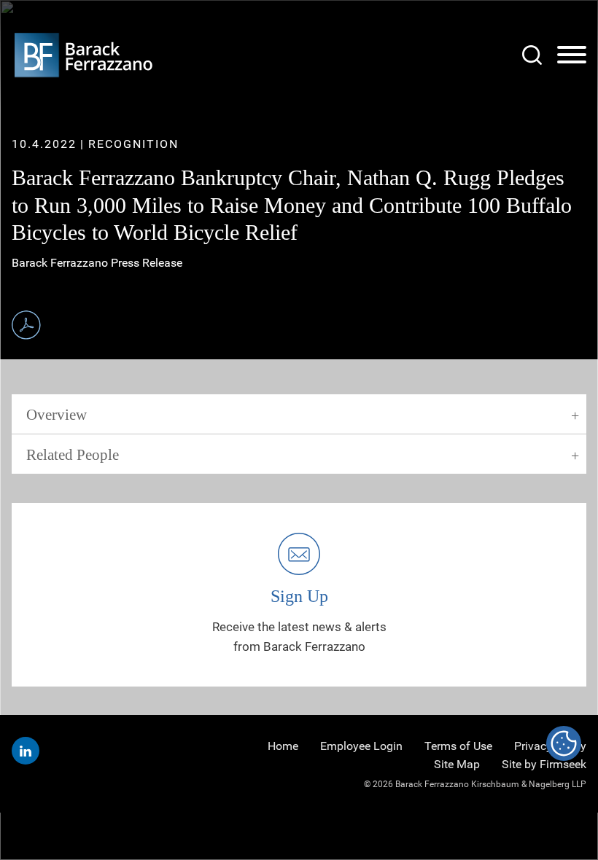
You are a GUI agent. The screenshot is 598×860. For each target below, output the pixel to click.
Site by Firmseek (544, 764)
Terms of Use (458, 746)
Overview (56, 414)
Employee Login (361, 746)
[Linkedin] (25, 751)
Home (283, 746)
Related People (72, 455)
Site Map (457, 764)
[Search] (532, 55)
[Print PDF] (26, 325)
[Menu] (571, 55)
